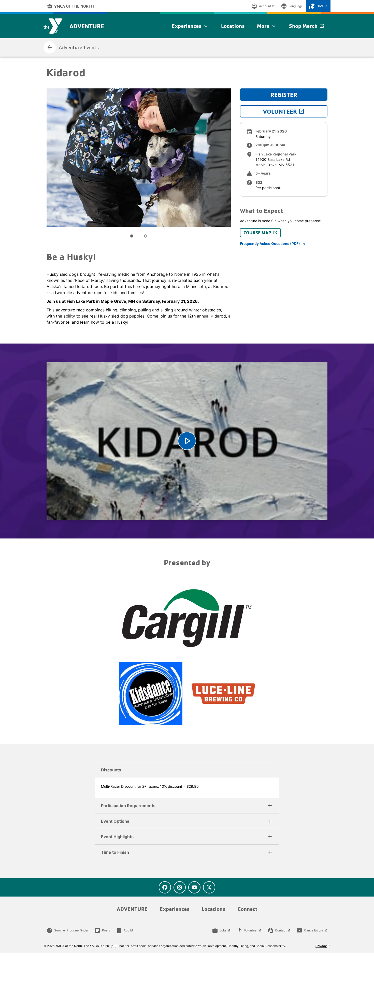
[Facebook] (165, 887)
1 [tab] (131, 236)
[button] (187, 770)
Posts (102, 930)
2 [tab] (145, 236)
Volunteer (248, 930)
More (267, 26)
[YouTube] (194, 887)
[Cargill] (187, 618)
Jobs (221, 930)
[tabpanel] (139, 157)
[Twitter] (209, 887)
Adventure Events (73, 47)
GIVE (318, 6)
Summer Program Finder (67, 930)
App (124, 930)
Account (263, 6)
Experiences (190, 26)
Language (292, 6)
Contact (278, 930)
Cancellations (311, 930)
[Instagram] (180, 887)
